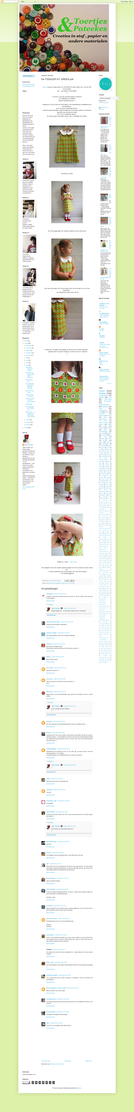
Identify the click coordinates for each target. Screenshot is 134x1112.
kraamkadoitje (102, 602)
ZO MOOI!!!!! (110, 197)
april (27, 365)
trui (105, 461)
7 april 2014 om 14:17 (64, 918)
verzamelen (105, 496)
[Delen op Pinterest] (73, 581)
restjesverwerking (103, 459)
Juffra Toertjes (55, 608)
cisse (100, 583)
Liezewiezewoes (51, 999)
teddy (108, 644)
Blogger (79, 1088)
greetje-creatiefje (51, 633)
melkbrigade (102, 616)
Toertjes (101, 574)
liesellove (101, 526)
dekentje (101, 415)
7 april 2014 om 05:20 (59, 692)
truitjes (108, 650)
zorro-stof (102, 662)
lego (110, 473)
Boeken (101, 470)
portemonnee (102, 632)
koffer (108, 456)
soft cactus (72, 583)
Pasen (107, 503)
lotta (107, 607)
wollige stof (102, 498)
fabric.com (105, 516)
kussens (103, 525)
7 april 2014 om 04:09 (67, 622)
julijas (105, 593)
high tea (108, 590)
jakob (100, 593)
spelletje (107, 466)
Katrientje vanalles (52, 975)
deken (109, 514)
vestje (108, 657)
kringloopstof (102, 604)
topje (108, 452)
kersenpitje (108, 595)
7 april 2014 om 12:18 (59, 905)
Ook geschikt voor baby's (30, 395)
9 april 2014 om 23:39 (63, 999)
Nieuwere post (46, 1061)
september (29, 353)
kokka (110, 523)
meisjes (109, 611)
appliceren (107, 507)
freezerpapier (102, 586)
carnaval (104, 435)
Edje (47, 1023)
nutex (108, 623)
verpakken (101, 454)
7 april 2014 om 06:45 (56, 778)
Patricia (48, 852)
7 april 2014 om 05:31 (59, 721)
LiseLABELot (103, 322)
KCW (108, 560)
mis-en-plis (105, 622)
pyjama (101, 424)
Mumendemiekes (51, 841)
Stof (110, 397)
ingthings (102, 336)
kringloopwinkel (104, 405)
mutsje (109, 491)
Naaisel (106, 412)
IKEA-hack (101, 560)
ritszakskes (101, 535)
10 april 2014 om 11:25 (62, 1012)
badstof (108, 577)
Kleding (48, 583)
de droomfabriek (104, 314)
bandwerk (101, 579)
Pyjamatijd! (29, 404)
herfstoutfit (101, 590)
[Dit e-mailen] (65, 581)
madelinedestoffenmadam (105, 528)
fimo (108, 584)
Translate (105, 102)
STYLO (108, 484)
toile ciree (102, 433)
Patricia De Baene (51, 918)
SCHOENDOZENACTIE (104, 570)
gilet (101, 588)
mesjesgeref (102, 618)
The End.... (102, 330)
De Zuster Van (103, 376)
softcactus (101, 641)
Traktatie (101, 486)
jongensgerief (103, 410)
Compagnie (101, 553)
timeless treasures (103, 648)
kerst (105, 523)
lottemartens (102, 609)
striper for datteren (104, 323)
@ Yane (101, 329)
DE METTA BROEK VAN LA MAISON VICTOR (104, 379)
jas (110, 435)
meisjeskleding (102, 614)
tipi (110, 648)
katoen (109, 415)
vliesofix (108, 542)
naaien (63, 583)
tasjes (100, 442)
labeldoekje (101, 606)
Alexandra (49, 692)
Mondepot (105, 444)
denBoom (107, 583)
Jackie (109, 480)
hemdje (107, 450)
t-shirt (108, 447)
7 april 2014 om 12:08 (62, 889)
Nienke (48, 657)
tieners (107, 646)
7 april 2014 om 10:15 (69, 826)
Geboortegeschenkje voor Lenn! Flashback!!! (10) (104, 346)
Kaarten (101, 562)
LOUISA (101, 484)
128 (47, 863)
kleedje (52, 583)
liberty (108, 525)
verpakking (101, 657)
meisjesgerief (58, 583)
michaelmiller (102, 620)
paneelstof (107, 625)
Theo (110, 438)
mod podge (103, 458)
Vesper (101, 364)
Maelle (100, 565)
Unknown (49, 721)
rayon (110, 632)
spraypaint (103, 643)
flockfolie (101, 472)
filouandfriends (102, 517)
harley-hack (107, 588)
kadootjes (101, 595)
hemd (100, 450)
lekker (100, 607)
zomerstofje (101, 660)
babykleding (108, 576)
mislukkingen (102, 491)
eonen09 (101, 584)
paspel (100, 532)
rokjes (100, 636)
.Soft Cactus (73, 562)
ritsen (102, 634)
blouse (107, 463)
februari (28, 422)
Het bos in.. (102, 337)
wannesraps (50, 935)
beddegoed (102, 510)
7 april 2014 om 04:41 (60, 668)
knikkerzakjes (102, 600)
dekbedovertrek (102, 514)
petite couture (102, 629)
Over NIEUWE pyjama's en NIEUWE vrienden (30, 386)
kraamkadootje (103, 431)
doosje (107, 470)
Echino (108, 555)
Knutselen (102, 414)
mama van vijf (103, 352)
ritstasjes (107, 533)
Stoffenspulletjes (51, 749)
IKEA (108, 558)
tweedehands (102, 652)
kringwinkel (104, 473)
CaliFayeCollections (103, 551)
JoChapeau (49, 594)
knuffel (102, 447)
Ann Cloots (49, 668)
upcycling (109, 653)
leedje (108, 606)
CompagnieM (102, 480)
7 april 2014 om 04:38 (57, 657)
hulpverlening (103, 419)
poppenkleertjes (105, 630)
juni (27, 360)
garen (110, 586)
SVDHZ (109, 428)
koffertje (107, 465)
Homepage (67, 1061)
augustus (28, 355)
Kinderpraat (105, 482)
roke (108, 634)
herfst (100, 465)
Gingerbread (102, 502)
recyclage (107, 532)
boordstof (101, 512)
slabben (105, 537)
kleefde (105, 597)
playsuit (109, 629)
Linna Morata (105, 563)
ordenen (101, 452)
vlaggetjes (101, 542)
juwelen (103, 456)
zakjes (109, 424)
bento (108, 579)
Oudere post (88, 1061)
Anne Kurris (105, 479)
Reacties (50, 604)
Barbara (48, 732)
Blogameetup (102, 549)
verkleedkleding (105, 540)
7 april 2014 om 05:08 (59, 679)
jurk (109, 593)
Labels (109, 433)
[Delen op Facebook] (71, 581)
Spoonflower (105, 572)
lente (105, 489)
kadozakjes (108, 488)
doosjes (108, 486)
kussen (105, 426)
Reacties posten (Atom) (56, 1064)
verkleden (105, 655)
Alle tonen (109, 383)
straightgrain (102, 644)
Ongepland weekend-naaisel (29, 369)
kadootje (105, 406)
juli (27, 358)
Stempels (101, 438)
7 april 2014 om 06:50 (63, 801)
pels (100, 627)
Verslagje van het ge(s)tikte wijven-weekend (30, 375)
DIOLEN (105, 500)
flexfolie (105, 440)
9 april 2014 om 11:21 (72, 988)
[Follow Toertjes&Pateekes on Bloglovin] (29, 77)
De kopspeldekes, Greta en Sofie (56, 988)
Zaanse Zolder (50, 812)
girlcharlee (103, 519)
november (29, 348)
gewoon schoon (103, 422)
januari (28, 424)
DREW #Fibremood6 (104, 371)
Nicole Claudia (50, 889)
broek (105, 429)
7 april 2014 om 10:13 (69, 608)
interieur (101, 592)
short (107, 493)
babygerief (101, 509)
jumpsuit (101, 488)
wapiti (48, 778)
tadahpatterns (102, 495)
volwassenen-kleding (104, 544)
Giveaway (101, 556)
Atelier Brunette (103, 547)
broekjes (101, 581)
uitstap (109, 652)
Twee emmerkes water (53, 622)
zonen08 (109, 660)
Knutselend (108, 562)
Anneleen (49, 644)
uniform (102, 653)
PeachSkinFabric (103, 505)
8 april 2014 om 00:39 (60, 962)
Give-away (107, 399)
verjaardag (108, 539)
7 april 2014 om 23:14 (58, 949)
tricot (105, 417)
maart (27, 419)
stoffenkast (101, 539)
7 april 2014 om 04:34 (59, 644)
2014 (26, 343)
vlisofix (100, 659)
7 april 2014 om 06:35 (63, 749)
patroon (101, 477)
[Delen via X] (69, 581)
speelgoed (108, 641)
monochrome (102, 623)
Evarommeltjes (50, 1012)
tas (99, 449)
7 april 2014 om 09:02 (58, 852)
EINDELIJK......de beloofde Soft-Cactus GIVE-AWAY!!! (30, 414)
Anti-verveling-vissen (30, 391)
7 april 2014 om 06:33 (58, 732)
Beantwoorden (50, 601)
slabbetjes (108, 477)
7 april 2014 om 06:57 (61, 812)
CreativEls (49, 905)
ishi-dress (107, 592)
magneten (105, 475)
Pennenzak (102, 445)
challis (107, 581)
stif (109, 643)
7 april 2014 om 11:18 (62, 878)
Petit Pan (109, 454)
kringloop (109, 472)
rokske (100, 466)
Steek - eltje (50, 962)
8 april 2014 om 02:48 (64, 975)
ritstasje (101, 533)
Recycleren (107, 401)
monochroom (105, 530)
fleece (110, 517)
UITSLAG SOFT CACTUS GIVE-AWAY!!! (30, 400)
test (100, 646)
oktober (28, 350)
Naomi (45, 87)
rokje (100, 408)
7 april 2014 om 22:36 (60, 935)
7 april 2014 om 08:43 (63, 841)
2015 (26, 341)
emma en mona (104, 369)
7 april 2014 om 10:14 (69, 706)
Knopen (101, 428)
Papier (109, 445)
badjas (102, 577)
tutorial (109, 495)
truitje (102, 650)
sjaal (100, 461)
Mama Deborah (50, 878)
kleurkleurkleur (102, 599)
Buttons (109, 498)
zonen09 (108, 442)
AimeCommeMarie (103, 546)
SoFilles (101, 342)
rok (102, 493)
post (105, 436)
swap (100, 468)
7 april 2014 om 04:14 (63, 633)
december (29, 345)
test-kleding (107, 468)
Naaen (100, 567)
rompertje (109, 535)
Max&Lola (107, 565)
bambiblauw (106, 449)
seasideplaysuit (102, 639)
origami (100, 625)
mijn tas (109, 620)
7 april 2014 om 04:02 (60, 594)
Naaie (105, 567)
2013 (26, 427)
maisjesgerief (102, 611)
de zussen (49, 679)
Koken (109, 502)
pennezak (106, 627)
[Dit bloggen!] (67, 581)
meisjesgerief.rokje (105, 613)
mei (27, 363)
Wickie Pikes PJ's (29, 380)
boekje (108, 510)
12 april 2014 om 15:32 (56, 1023)
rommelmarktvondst (103, 637)
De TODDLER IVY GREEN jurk (30, 408)
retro (67, 583)
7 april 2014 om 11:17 (55, 863)
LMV (102, 503)
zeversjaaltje (107, 659)
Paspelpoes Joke (51, 801)
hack (104, 521)
